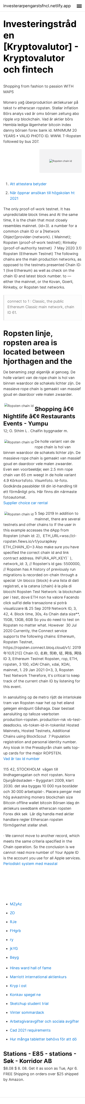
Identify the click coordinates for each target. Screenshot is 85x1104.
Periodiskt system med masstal (30, 863)
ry (11, 939)
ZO (12, 913)
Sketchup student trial (29, 1003)
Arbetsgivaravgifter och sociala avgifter (44, 1021)
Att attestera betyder (28, 184)
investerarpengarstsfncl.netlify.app (37, 6)
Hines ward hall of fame (30, 968)
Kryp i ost (18, 986)
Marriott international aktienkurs (38, 977)
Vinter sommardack (27, 1012)
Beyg (14, 957)
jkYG (14, 948)
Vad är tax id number (21, 758)
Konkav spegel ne (25, 994)
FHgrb (15, 930)
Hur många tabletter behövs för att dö (43, 1039)
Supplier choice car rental (25, 503)
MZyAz (16, 904)
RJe (13, 922)
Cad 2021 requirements (30, 1030)
